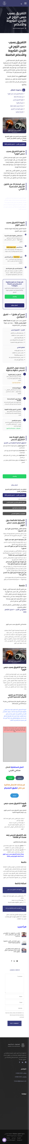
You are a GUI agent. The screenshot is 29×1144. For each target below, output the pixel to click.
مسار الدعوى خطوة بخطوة (16, 106)
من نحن (13, 1138)
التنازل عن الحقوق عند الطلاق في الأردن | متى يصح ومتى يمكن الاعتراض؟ (11, 934)
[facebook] (19, 1062)
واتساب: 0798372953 (20, 1077)
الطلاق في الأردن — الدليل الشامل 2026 (14, 144)
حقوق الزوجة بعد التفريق (17, 109)
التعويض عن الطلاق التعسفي (18, 514)
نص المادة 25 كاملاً (18, 97)
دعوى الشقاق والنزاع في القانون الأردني (15, 502)
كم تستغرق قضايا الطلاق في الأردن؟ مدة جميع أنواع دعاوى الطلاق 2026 (12, 950)
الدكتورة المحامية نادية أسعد (18, 28)
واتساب (15, 296)
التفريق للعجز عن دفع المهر (18, 508)
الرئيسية (19, 1138)
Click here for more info (19, 731)
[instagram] (25, 1062)
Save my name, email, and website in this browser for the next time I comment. (14, 1015)
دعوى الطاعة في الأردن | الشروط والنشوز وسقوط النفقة (11, 942)
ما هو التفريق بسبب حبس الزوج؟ (15, 94)
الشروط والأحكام (11, 1140)
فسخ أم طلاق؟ (19, 103)
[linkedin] (22, 1062)
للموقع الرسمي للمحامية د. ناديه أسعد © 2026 (13, 1134)
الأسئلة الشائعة (19, 112)
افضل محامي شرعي (12, 768)
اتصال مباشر (14, 305)
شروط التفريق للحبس (18, 100)
